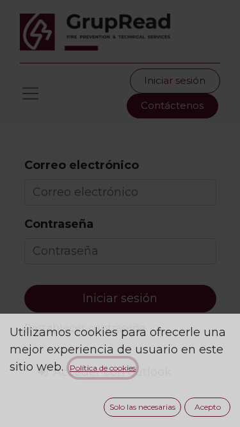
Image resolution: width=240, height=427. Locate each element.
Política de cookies (103, 368)
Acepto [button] (208, 407)
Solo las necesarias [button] (142, 407)
